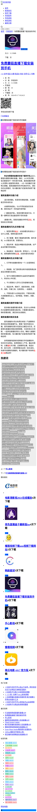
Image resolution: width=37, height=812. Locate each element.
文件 (9, 779)
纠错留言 (5, 116)
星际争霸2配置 (20, 407)
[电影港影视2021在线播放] (11, 493)
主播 (12, 74)
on (9, 789)
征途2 (12, 456)
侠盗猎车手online (19, 437)
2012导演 (18, 439)
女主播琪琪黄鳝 (23, 442)
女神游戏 (26, 456)
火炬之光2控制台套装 (10, 375)
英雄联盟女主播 (8, 407)
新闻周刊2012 (29, 394)
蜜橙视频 (10, 647)
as (8, 797)
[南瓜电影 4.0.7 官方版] (11, 665)
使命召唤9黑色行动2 (18, 391)
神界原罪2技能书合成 (10, 434)
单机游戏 (8, 20)
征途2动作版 (27, 426)
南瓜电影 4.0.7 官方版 (17, 670)
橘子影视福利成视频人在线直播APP (18, 724)
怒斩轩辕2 (6, 378)
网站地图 (4, 806)
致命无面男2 (21, 405)
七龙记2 (5, 423)
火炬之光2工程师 (8, 439)
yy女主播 (18, 456)
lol (8, 748)
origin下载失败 (18, 394)
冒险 (9, 776)
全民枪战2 (6, 448)
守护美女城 (6, 391)
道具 (9, 758)
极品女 (17, 74)
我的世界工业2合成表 (10, 413)
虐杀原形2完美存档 (9, 380)
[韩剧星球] (10, 565)
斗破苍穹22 (16, 445)
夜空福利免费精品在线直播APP (16, 734)
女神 (5, 74)
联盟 (9, 774)
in (2, 74)
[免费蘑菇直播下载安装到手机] (12, 591)
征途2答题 (20, 372)
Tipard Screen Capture (12, 722)
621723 (31, 448)
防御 (9, 766)
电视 (9, 763)
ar (8, 755)
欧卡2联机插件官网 (17, 386)
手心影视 (9, 469)
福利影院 (11, 800)
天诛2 (12, 448)
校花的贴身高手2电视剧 (11, 415)
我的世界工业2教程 (27, 383)
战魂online (24, 461)
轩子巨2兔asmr (7, 370)
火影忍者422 (19, 402)
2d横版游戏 (21, 380)
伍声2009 (28, 402)
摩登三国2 (21, 450)
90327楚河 (12, 450)
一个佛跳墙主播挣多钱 (10, 388)
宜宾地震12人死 (8, 429)
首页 (6, 8)
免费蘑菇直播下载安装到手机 (15, 715)
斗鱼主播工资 (7, 418)
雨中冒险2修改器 (22, 423)
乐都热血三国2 (7, 461)
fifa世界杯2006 (7, 437)
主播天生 (17, 461)
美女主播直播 (7, 394)
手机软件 (8, 16)
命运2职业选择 (7, 410)
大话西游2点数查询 (20, 418)
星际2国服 (21, 431)
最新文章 (8, 23)
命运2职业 (22, 367)
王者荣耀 (11, 745)
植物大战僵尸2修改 (9, 405)
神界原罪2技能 (19, 370)
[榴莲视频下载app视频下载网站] (9, 541)
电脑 (9, 760)
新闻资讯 (8, 11)
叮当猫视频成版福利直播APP (16, 473)
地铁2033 (10, 396)
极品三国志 (30, 407)
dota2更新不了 (29, 364)
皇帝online (6, 367)
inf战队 (25, 421)
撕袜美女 (12, 423)
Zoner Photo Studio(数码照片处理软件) (18, 729)
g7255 (4, 396)
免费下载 (24, 49)
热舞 (33, 74)
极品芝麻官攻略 (8, 364)
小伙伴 (10, 750)
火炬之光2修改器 (8, 402)
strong (10, 793)
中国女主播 (30, 429)
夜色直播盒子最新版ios (17, 524)
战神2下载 (6, 458)
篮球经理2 (6, 386)
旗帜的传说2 (15, 464)
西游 (9, 782)
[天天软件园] (6, 2)
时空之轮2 (6, 464)
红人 (29, 74)
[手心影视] (11, 618)
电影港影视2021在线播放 (18, 497)
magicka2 (13, 431)
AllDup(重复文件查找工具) (14, 732)
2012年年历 (19, 364)
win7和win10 (6, 445)
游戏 (29, 220)
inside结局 (13, 367)
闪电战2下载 (15, 378)
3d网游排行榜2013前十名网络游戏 (14, 399)
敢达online (19, 421)
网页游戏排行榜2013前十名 (12, 426)
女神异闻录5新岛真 (9, 372)
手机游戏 (8, 18)
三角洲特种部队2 (21, 448)
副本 (9, 771)
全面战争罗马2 (20, 429)
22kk (29, 418)
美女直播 (11, 743)
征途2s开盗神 (24, 388)
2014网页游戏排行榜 (9, 442)
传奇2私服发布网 (8, 383)
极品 (9, 74)
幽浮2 (17, 383)
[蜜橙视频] (11, 642)
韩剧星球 (10, 570)
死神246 (11, 421)
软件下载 (8, 13)
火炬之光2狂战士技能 (26, 413)
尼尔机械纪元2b (27, 445)
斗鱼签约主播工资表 (26, 375)
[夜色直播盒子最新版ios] (11, 519)
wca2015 (5, 450)
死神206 (26, 453)
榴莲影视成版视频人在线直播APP (17, 720)
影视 (9, 784)
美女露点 (5, 453)
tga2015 (21, 434)
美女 (21, 74)
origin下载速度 (20, 458)
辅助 (9, 768)
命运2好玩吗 (24, 378)
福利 (9, 345)
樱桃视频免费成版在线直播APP (16, 727)
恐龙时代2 (30, 437)
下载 (6, 506)
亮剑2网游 (6, 431)
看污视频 (11, 802)
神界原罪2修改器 (20, 410)
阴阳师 (10, 753)
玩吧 (25, 74)
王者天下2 (26, 439)
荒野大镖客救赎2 (16, 453)
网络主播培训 (25, 415)
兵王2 (12, 458)
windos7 (5, 421)
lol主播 (27, 450)
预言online (6, 456)
